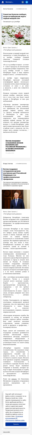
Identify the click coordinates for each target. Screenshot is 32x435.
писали (13, 379)
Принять (16, 424)
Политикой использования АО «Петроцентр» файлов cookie (14, 418)
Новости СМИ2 (6, 431)
